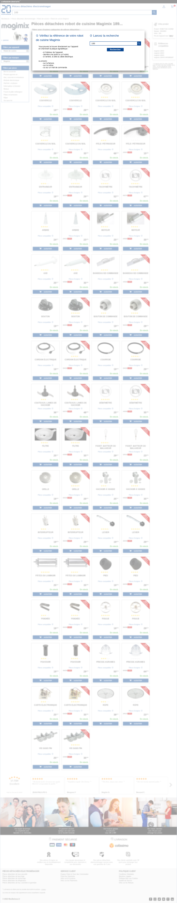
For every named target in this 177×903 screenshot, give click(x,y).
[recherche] (139, 43)
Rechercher (115, 50)
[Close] (144, 30)
